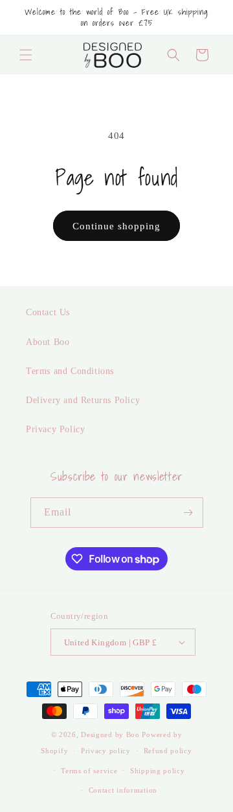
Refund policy (168, 751)
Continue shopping (116, 226)
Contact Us (48, 312)
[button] (26, 55)
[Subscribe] (188, 512)
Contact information (123, 790)
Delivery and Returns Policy (83, 400)
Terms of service (89, 771)
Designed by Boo (110, 734)
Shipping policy (157, 771)
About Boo (47, 342)
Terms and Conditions (70, 371)
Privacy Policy (55, 429)
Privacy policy (106, 751)
